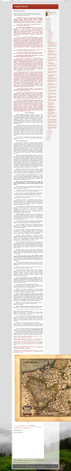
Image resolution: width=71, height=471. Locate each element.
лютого (49, 133)
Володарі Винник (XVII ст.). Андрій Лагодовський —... (52, 46)
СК (22, 428)
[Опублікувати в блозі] (31, 425)
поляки (17, 428)
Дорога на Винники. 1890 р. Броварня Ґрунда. (52, 43)
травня (49, 41)
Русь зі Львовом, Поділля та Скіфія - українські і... (52, 57)
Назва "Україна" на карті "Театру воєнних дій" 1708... (51, 100)
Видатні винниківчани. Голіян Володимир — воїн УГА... (51, 113)
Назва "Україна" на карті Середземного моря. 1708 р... (51, 97)
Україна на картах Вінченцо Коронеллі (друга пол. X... (52, 116)
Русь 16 (20, 428)
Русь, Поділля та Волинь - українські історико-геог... (52, 119)
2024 (48, 22)
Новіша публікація (18, 460)
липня (49, 38)
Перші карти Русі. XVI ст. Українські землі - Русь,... (52, 125)
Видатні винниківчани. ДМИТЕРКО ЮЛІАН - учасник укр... (51, 110)
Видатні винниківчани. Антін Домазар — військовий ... (52, 78)
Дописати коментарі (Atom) (25, 462)
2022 (48, 25)
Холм (30, 428)
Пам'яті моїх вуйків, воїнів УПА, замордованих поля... (52, 91)
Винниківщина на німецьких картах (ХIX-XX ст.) (52, 60)
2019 (48, 30)
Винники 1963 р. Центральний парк (51, 63)
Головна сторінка (28, 460)
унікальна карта (26, 428)
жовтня (49, 34)
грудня (49, 31)
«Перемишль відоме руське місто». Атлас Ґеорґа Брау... (52, 87)
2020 (48, 28)
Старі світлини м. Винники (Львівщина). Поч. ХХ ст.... (52, 72)
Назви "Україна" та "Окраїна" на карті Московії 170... (51, 104)
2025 (48, 21)
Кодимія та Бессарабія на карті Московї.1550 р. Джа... (52, 128)
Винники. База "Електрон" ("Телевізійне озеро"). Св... (52, 66)
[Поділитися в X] (32, 425)
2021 (48, 27)
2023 (48, 24)
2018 (48, 136)
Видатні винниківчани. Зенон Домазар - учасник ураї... (52, 81)
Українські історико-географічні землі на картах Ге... (51, 51)
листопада (50, 32)
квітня (49, 130)
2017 (48, 138)
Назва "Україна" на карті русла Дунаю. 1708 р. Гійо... (51, 94)
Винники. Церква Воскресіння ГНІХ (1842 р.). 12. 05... (52, 84)
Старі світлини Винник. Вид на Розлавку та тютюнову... (52, 69)
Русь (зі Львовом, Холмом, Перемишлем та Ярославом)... (52, 75)
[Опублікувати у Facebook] (33, 425)
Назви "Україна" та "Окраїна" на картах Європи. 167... (51, 107)
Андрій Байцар (21, 6)
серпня (49, 37)
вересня (49, 35)
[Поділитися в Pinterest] (34, 425)
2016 (48, 139)
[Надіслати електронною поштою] (30, 425)
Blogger (43, 466)
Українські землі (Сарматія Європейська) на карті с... (52, 55)
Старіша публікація (38, 460)
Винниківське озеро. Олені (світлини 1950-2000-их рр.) (52, 122)
